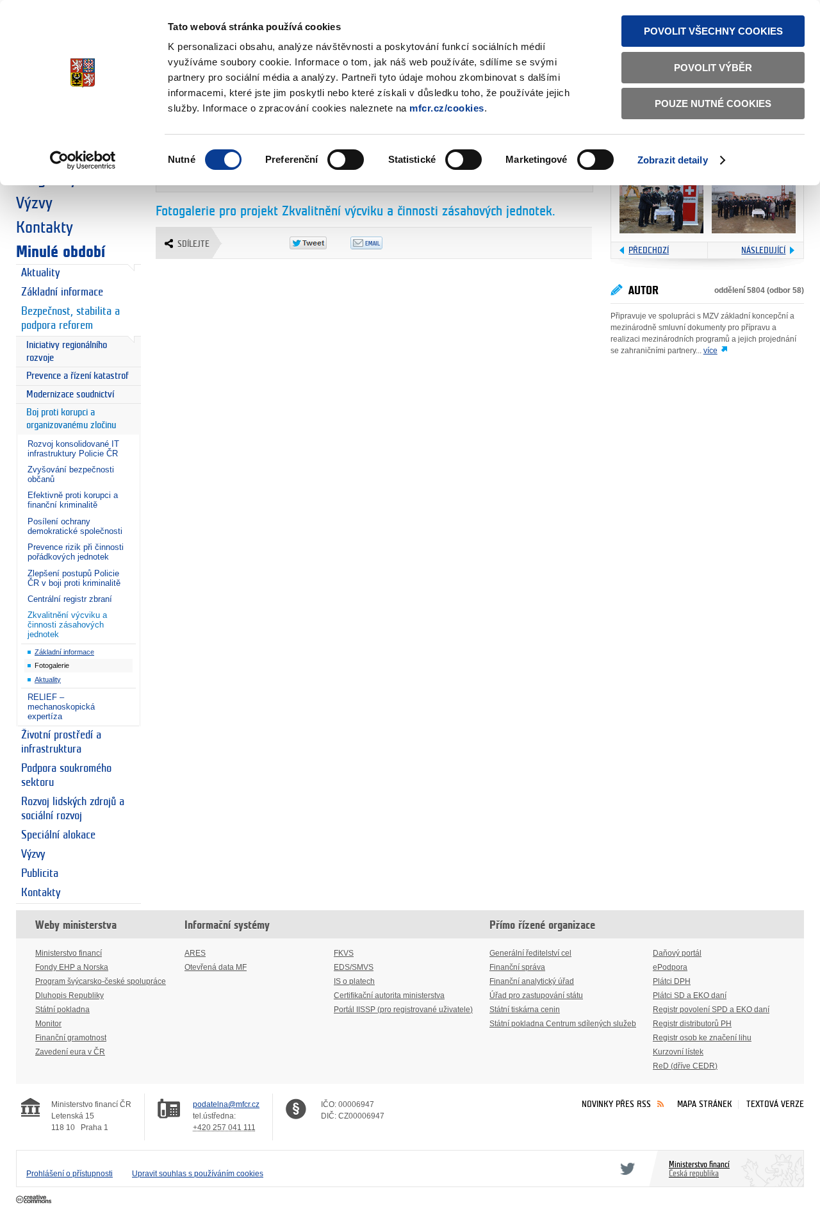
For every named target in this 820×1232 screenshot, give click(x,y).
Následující (763, 250)
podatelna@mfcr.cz (226, 1104)
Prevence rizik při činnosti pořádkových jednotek (76, 552)
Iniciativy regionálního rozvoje (66, 351)
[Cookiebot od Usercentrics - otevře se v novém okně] (83, 160)
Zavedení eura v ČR (70, 1051)
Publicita (39, 874)
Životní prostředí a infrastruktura (61, 742)
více (710, 350)
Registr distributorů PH (692, 1023)
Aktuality (40, 273)
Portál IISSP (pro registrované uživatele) (403, 1009)
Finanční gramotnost (70, 1037)
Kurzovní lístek (678, 1051)
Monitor (48, 1023)
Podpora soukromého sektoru (66, 775)
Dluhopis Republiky (69, 995)
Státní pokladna (62, 1009)
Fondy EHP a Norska (71, 967)
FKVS (344, 953)
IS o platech (354, 981)
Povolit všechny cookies (713, 31)
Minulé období (60, 252)
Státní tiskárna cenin (524, 1009)
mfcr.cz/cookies (446, 108)
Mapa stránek (704, 1104)
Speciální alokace (58, 835)
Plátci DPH (672, 981)
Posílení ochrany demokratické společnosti (75, 526)
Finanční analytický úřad (531, 981)
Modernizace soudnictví (70, 394)
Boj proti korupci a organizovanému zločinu (71, 419)
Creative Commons (35, 1200)
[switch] (345, 159)
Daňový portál (677, 953)
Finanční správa (517, 967)
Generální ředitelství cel (530, 953)
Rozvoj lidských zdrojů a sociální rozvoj (72, 809)
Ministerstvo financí (68, 953)
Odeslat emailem (380, 243)
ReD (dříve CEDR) (685, 1065)
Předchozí (648, 250)
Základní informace (62, 292)
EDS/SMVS (353, 967)
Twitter (625, 1168)
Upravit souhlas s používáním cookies (197, 1173)
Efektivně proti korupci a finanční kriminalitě (73, 500)
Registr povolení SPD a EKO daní (711, 1009)
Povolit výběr (713, 67)
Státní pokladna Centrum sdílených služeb (562, 1023)
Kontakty (44, 227)
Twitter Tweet (320, 243)
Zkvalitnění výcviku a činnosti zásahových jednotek (67, 624)
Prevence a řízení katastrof (77, 376)
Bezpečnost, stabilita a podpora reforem (70, 318)
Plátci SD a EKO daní (689, 995)
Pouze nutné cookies (713, 103)
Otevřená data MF (215, 967)
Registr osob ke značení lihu (702, 1037)
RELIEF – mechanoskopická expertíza (61, 706)
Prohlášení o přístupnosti (69, 1173)
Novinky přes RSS (616, 1104)
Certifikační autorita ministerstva (389, 995)
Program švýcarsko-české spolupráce (100, 981)
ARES (195, 953)
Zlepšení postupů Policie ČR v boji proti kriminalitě (74, 578)
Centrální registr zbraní (70, 599)
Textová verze (775, 1104)
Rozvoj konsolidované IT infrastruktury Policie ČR (73, 448)
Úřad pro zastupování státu (536, 995)
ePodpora (670, 967)
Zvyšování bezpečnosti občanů (71, 474)
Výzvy (34, 203)
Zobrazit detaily (672, 159)
